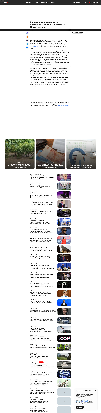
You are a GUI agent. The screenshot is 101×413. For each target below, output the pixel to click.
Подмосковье (44, 2)
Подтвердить (79, 407)
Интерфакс (34, 46)
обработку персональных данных (82, 401)
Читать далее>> (63, 105)
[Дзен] (77, 32)
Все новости (29, 2)
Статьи (36, 2)
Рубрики (53, 2)
